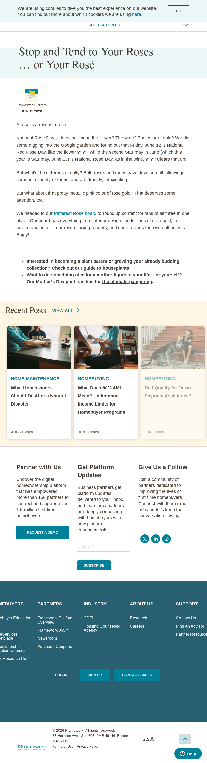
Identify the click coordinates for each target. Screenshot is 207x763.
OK (178, 11)
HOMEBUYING (93, 378)
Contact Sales (137, 675)
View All (63, 310)
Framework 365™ (53, 630)
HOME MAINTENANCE (35, 378)
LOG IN (61, 675)
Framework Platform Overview (55, 620)
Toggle (185, 25)
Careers (137, 626)
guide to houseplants (106, 268)
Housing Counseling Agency (102, 628)
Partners (49, 604)
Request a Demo (42, 532)
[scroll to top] (185, 739)
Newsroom (47, 638)
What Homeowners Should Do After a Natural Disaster (38, 396)
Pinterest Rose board (75, 213)
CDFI (88, 618)
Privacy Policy (88, 746)
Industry (95, 604)
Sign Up (95, 675)
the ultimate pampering (127, 281)
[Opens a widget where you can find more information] (188, 754)
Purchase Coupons (54, 647)
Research (138, 618)
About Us (141, 604)
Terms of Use (63, 746)
